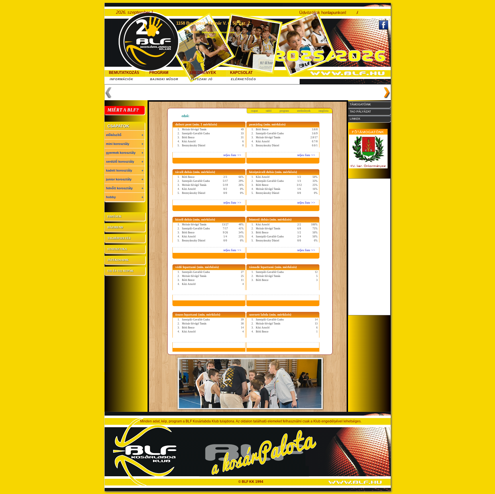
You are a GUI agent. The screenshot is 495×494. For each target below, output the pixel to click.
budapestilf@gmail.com (218, 32)
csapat (254, 110)
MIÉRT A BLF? (123, 109)
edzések (114, 216)
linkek (355, 118)
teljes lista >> (232, 155)
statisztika (117, 249)
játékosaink (118, 259)
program (284, 110)
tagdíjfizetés (119, 238)
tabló (269, 110)
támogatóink (360, 104)
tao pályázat (360, 111)
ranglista (323, 110)
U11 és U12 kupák (120, 270)
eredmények (304, 110)
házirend (115, 227)
